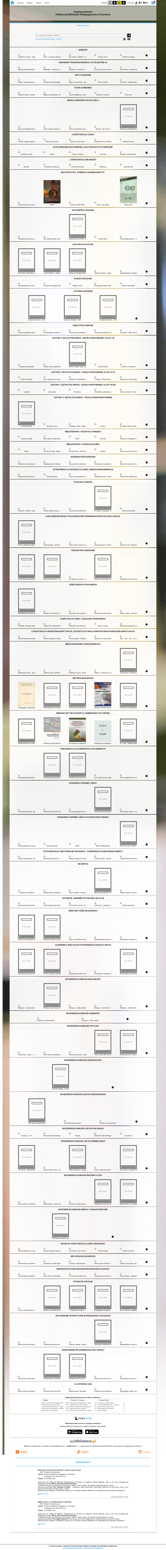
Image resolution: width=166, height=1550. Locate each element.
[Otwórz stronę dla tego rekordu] (27, 55)
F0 (136, 3)
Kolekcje (59, 39)
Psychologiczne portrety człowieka (51, 1404)
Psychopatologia (102, 1410)
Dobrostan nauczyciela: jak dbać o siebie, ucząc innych (59, 1470)
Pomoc (38, 3)
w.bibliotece (72, 1446)
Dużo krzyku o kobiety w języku (106, 1403)
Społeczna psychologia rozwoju (106, 1406)
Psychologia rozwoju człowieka (50, 1410)
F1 (140, 3)
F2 (145, 3)
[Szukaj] (129, 35)
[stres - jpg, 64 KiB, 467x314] (41, 1524)
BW (114, 3)
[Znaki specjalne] (129, 39)
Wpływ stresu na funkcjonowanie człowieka (54, 1502)
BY (123, 3)
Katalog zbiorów (83, 25)
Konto (47, 3)
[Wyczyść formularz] (124, 39)
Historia (30, 3)
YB (119, 3)
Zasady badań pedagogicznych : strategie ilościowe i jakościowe (58, 1408)
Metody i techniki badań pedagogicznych (52, 1403)
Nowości (20, 3)
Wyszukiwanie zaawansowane (45, 39)
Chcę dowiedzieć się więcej (72, 1548)
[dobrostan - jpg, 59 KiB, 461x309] (43, 1493)
